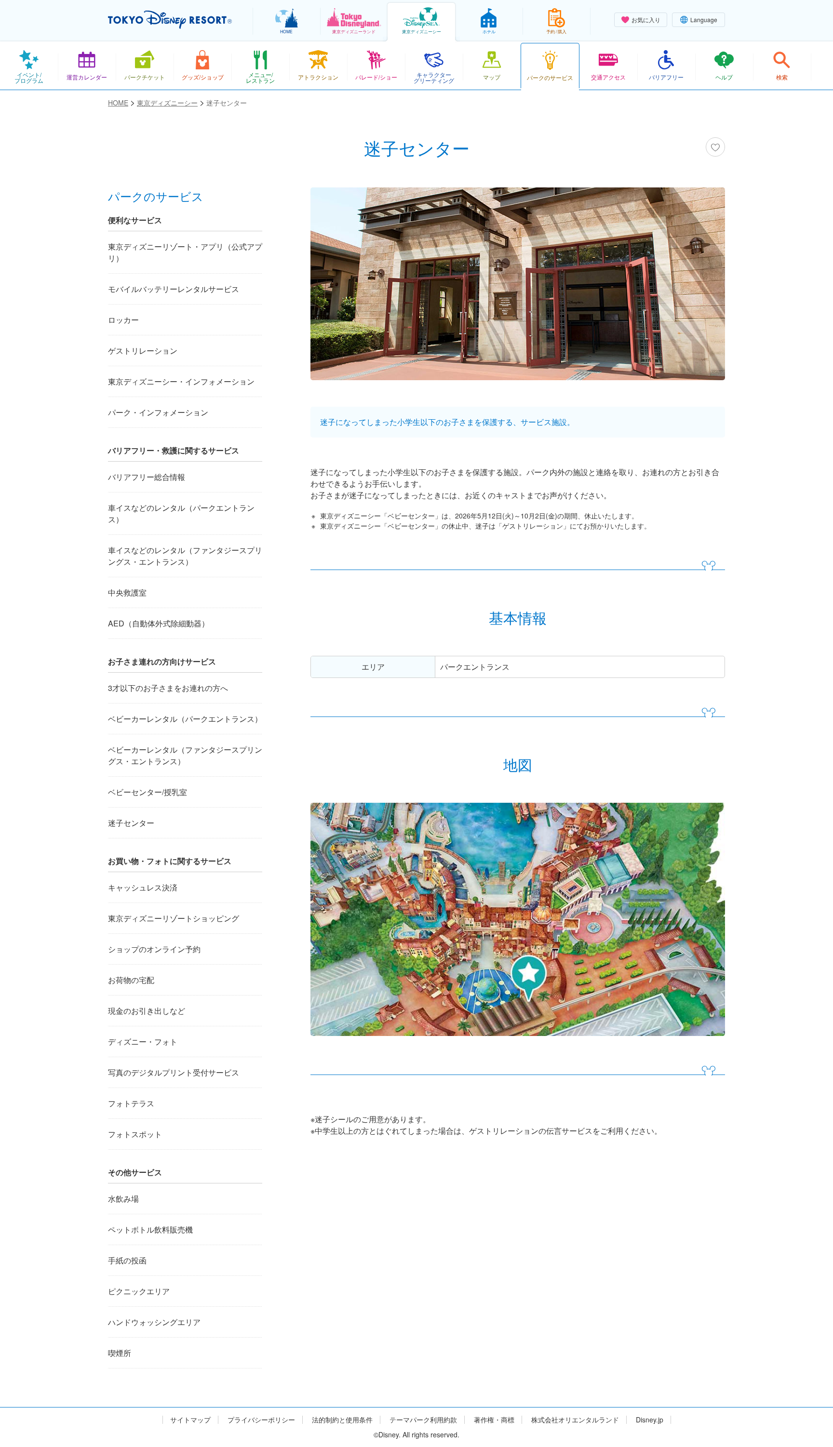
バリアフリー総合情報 (146, 476)
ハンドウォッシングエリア (154, 1322)
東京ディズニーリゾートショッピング (173, 918)
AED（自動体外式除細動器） (158, 623)
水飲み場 (123, 1198)
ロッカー (123, 319)
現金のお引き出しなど (146, 1010)
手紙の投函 (127, 1260)
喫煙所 (119, 1352)
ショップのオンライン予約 (154, 949)
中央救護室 (127, 592)
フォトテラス (131, 1103)
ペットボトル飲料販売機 (150, 1229)
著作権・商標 (494, 1420)
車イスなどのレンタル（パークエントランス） (181, 513)
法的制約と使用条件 (342, 1420)
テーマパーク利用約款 (423, 1420)
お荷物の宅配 (131, 979)
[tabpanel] (517, 289)
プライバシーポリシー (261, 1420)
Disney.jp (649, 1420)
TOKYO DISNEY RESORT (170, 20)
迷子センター (131, 822)
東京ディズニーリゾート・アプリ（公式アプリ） (185, 252)
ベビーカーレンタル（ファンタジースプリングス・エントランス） (185, 755)
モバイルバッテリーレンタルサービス (173, 288)
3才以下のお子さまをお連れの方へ (168, 687)
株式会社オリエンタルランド (575, 1420)
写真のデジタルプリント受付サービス (173, 1072)
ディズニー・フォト (142, 1041)
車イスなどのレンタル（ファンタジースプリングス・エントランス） (185, 555)
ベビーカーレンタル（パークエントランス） (185, 718)
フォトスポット (135, 1134)
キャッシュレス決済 (142, 887)
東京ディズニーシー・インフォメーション (181, 381)
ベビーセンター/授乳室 (147, 791)
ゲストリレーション (142, 350)
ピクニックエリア (139, 1291)
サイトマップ (190, 1420)
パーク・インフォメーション (158, 412)
